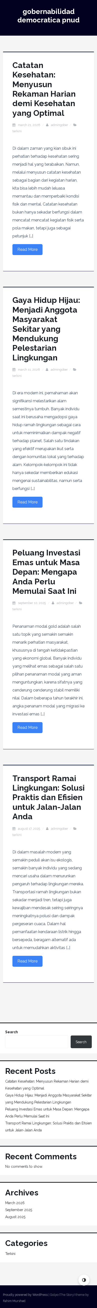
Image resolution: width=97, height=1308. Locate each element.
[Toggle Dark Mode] (84, 1280)
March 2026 (15, 1203)
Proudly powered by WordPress (25, 1295)
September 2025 (18, 1210)
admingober (59, 125)
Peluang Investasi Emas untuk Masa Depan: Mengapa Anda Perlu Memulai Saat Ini (46, 572)
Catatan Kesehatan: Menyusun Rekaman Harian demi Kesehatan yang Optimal (44, 89)
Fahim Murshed (14, 1301)
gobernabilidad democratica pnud (48, 15)
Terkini (17, 131)
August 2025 (15, 1217)
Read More (27, 249)
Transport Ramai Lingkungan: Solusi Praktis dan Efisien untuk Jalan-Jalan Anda (48, 797)
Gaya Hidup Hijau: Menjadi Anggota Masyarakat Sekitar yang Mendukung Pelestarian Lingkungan (46, 328)
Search (11, 1032)
